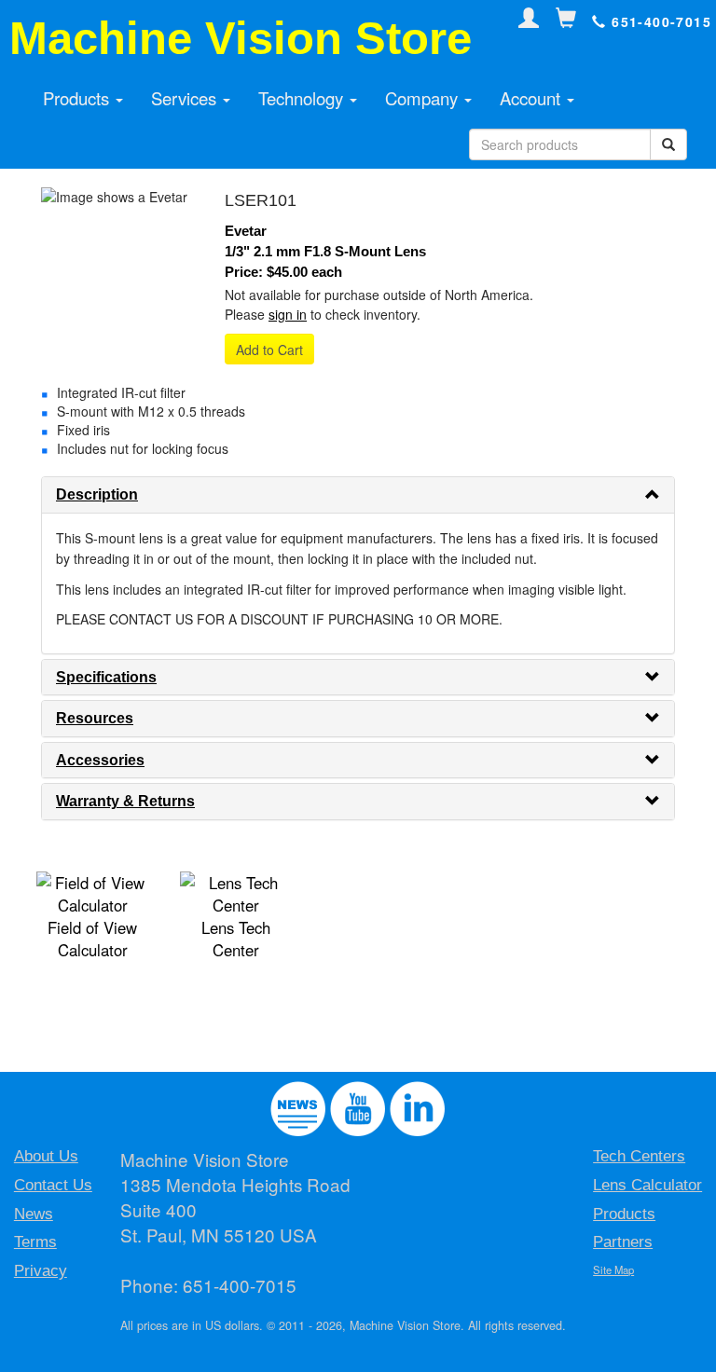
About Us (46, 1156)
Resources (94, 718)
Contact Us (53, 1185)
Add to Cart (269, 349)
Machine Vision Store (240, 38)
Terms (35, 1242)
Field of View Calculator (92, 938)
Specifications (106, 677)
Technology (303, 98)
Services (186, 98)
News (33, 1214)
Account (532, 98)
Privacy (40, 1271)
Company (423, 98)
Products (78, 98)
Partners (623, 1242)
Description (97, 494)
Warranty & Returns (125, 801)
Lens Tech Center (235, 938)
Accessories (100, 760)
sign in (287, 314)
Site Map (613, 1269)
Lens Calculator (647, 1185)
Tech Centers (639, 1156)
